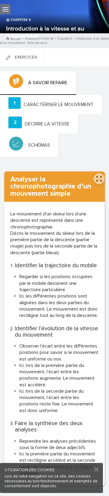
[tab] (38, 83)
